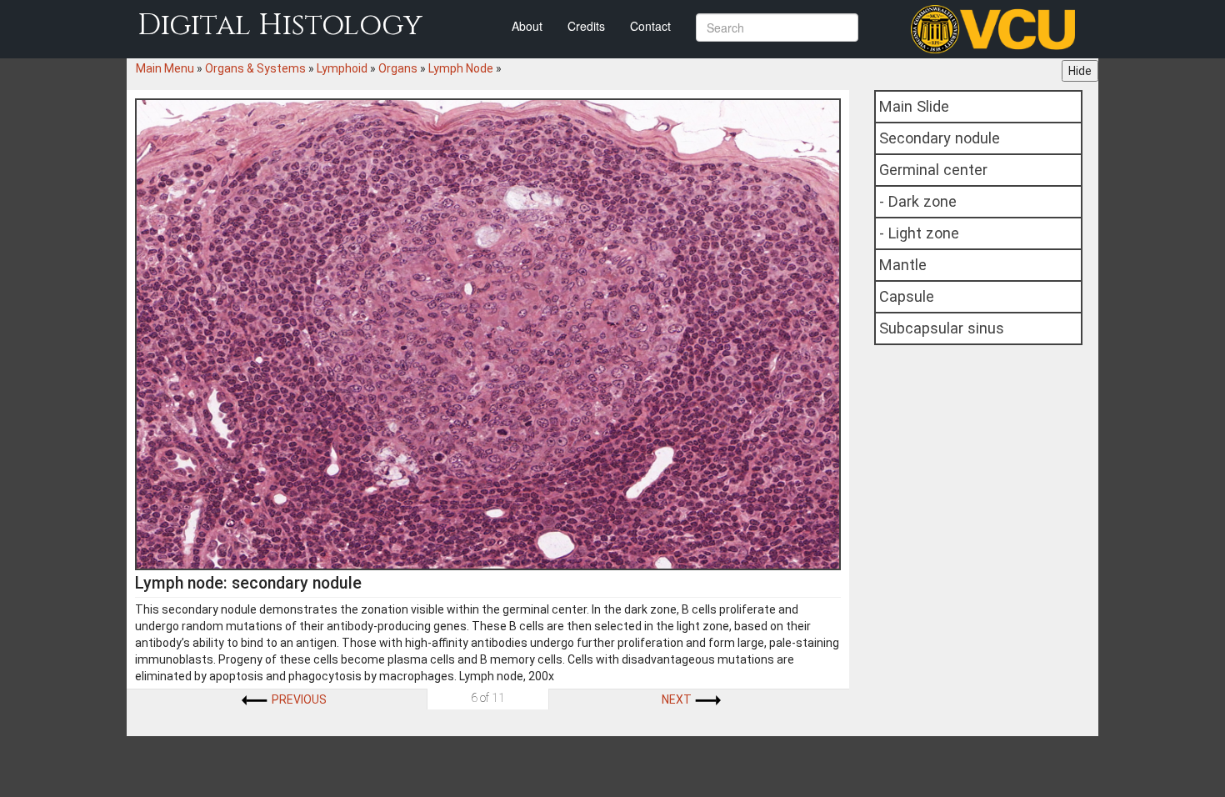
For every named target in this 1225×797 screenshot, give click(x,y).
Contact (650, 26)
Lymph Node (460, 68)
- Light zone (919, 233)
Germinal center (933, 169)
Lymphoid (342, 68)
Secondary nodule (939, 138)
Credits (586, 26)
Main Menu (165, 68)
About (527, 26)
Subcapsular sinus (941, 328)
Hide (1080, 71)
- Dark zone (918, 201)
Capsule (906, 296)
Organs (398, 68)
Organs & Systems (255, 68)
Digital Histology (280, 25)
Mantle (903, 264)
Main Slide (914, 106)
